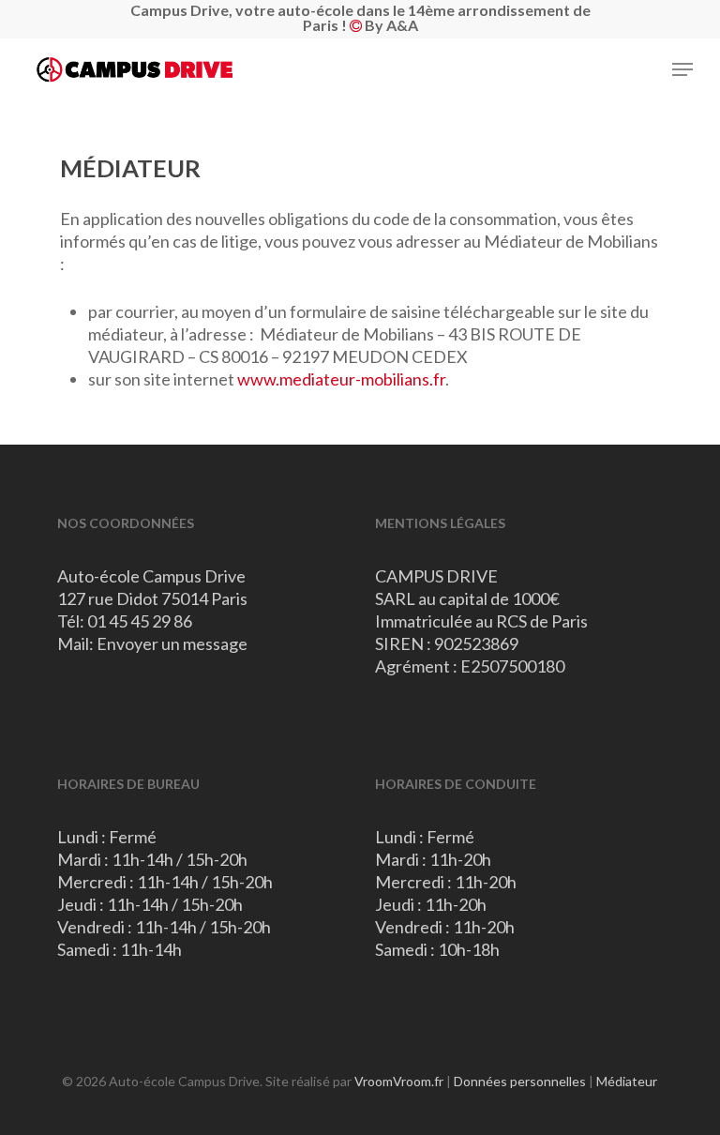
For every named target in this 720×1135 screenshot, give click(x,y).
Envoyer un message (172, 643)
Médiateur (626, 1081)
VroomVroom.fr (398, 1081)
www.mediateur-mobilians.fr (341, 379)
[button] (682, 69)
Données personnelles (520, 1081)
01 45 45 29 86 (139, 621)
